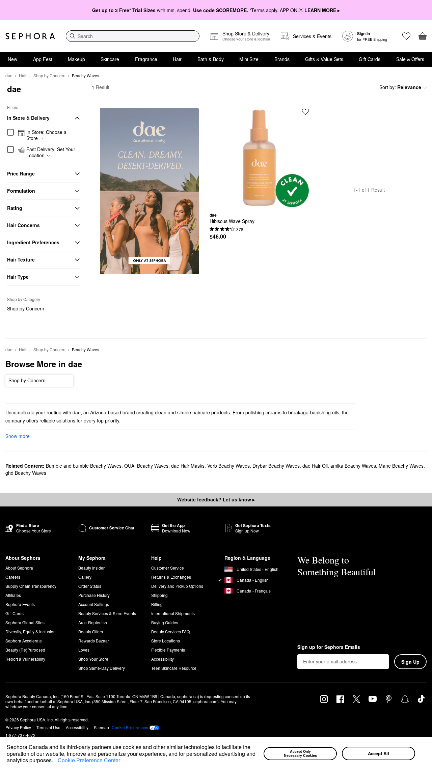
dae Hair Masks (188, 465)
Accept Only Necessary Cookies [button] (300, 753)
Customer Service (167, 568)
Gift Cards (369, 59)
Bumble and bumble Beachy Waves (84, 465)
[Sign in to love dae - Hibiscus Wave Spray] (305, 112)
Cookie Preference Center (89, 760)
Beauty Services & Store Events (107, 613)
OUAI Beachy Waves (146, 465)
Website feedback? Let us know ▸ (216, 499)
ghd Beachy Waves (25, 472)
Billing (157, 604)
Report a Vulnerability (25, 659)
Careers (12, 577)
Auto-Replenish (92, 622)
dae (8, 75)
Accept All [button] (378, 753)
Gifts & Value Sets (324, 59)
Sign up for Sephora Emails (328, 647)
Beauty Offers (90, 631)
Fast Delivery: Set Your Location (50, 152)
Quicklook (259, 202)
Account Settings (93, 604)
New (12, 59)
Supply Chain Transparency (30, 586)
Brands (282, 59)
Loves (83, 650)
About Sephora (19, 568)
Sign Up (410, 661)
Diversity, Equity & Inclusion (30, 631)
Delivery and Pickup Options (177, 586)
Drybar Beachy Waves (276, 465)
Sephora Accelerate (23, 640)
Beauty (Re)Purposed (25, 650)
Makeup (76, 59)
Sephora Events (20, 604)
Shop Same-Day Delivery (101, 668)
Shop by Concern (49, 75)
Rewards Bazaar (93, 640)
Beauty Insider (91, 568)
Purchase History (94, 595)
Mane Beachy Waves (401, 465)
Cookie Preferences (130, 727)
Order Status (89, 586)
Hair (177, 59)
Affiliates (13, 595)
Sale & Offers (410, 59)
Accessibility (162, 659)
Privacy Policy (18, 727)
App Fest (42, 59)
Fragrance (146, 59)
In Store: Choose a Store (46, 135)
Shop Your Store (93, 659)
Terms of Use (48, 727)
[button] (55, 761)
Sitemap (101, 727)
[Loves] (406, 36)
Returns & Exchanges (171, 577)
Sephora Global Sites (25, 622)
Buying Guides (164, 622)
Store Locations (165, 640)
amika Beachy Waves (353, 465)
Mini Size (249, 59)
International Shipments (173, 613)
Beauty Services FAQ (170, 631)
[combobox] (132, 36)
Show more (17, 436)
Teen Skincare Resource (173, 668)
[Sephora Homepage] (30, 36)
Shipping (159, 595)
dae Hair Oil (315, 465)
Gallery (84, 577)
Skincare (110, 59)
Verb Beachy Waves (228, 465)
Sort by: (400, 87)
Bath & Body (210, 59)
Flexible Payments (168, 650)
